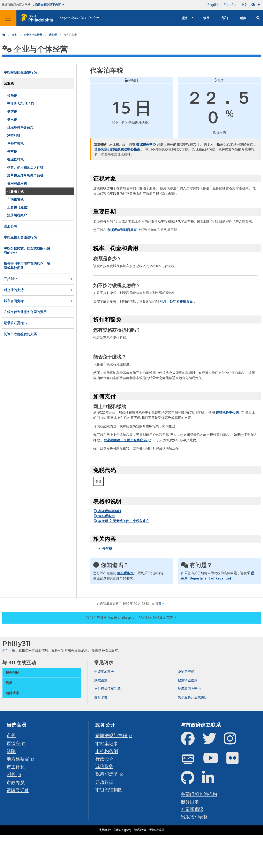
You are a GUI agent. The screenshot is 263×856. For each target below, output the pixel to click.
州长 (12, 774)
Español (230, 5)
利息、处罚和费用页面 (177, 301)
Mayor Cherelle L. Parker (79, 18)
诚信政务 (104, 766)
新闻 (243, 18)
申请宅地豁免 (104, 671)
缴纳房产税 (186, 671)
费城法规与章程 (111, 735)
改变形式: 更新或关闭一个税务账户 (123, 521)
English (213, 5)
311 (5, 650)
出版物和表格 (194, 816)
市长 (11, 735)
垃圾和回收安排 (189, 688)
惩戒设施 (100, 680)
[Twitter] (212, 742)
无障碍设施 (157, 830)
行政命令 (104, 758)
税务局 (160, 603)
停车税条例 (106, 516)
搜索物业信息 (187, 680)
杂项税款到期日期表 (122, 229)
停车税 (107, 548)
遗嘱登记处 (18, 790)
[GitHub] (191, 781)
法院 (11, 751)
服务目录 (190, 801)
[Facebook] (191, 742)
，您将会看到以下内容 (47, 4)
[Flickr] (235, 761)
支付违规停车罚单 (107, 688)
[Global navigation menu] (8, 18)
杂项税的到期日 (109, 511)
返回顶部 (251, 810)
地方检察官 (18, 758)
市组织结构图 (108, 789)
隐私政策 (140, 830)
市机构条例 (106, 751)
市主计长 (16, 766)
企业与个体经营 (33, 35)
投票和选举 (107, 773)
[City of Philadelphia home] (38, 18)
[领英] (211, 781)
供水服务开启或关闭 (192, 697)
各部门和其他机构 (199, 794)
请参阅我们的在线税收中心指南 (117, 149)
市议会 (14, 743)
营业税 (53, 35)
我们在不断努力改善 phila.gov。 (131, 618)
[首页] (4, 35)
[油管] (214, 761)
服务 (185, 18)
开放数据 (104, 782)
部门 (224, 18)
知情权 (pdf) (122, 830)
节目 (206, 18)
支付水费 (100, 697)
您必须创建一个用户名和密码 (126, 440)
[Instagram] (233, 742)
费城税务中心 (146, 144)
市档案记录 (106, 743)
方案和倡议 (192, 809)
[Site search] (258, 18)
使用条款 (105, 830)
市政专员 (16, 782)
